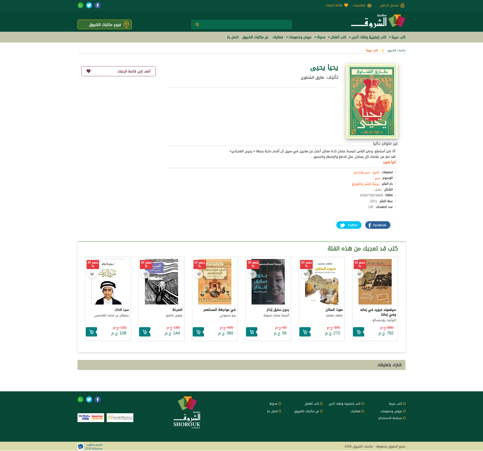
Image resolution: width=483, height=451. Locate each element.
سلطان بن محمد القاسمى (111, 315)
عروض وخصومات (391, 411)
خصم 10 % (359, 264)
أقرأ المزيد (389, 162)
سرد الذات (122, 310)
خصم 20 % (306, 264)
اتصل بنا (272, 411)
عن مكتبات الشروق (306, 411)
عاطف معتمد (334, 315)
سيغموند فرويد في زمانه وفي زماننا (378, 312)
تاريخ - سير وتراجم (366, 172)
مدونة (273, 403)
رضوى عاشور (174, 315)
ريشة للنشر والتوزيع (365, 184)
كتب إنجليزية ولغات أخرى (344, 403)
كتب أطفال (312, 403)
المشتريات (359, 5)
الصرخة (177, 310)
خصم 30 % (253, 264)
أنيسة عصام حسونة (276, 315)
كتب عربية (372, 50)
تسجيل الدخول (389, 5)
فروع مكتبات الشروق (105, 24)
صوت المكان (334, 310)
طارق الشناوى (312, 77)
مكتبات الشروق (396, 50)
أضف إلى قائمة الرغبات (133, 71)
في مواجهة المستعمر (220, 310)
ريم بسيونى (228, 315)
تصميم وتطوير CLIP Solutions (94, 446)
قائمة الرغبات (334, 5)
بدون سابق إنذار (278, 310)
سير (377, 178)
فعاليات (355, 411)
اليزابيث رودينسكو (384, 320)
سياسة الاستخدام (390, 418)
